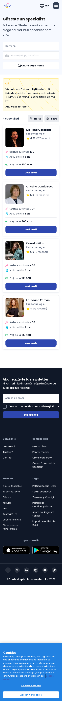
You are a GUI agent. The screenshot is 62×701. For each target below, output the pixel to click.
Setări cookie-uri (41, 491)
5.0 (32, 195)
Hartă (37, 118)
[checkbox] (31, 407)
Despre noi (9, 446)
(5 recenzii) (41, 252)
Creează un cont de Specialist (44, 465)
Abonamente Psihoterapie (10, 527)
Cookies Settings (31, 685)
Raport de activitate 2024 (44, 523)
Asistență (8, 452)
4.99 (33, 138)
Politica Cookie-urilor (44, 486)
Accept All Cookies (31, 694)
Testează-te (10, 514)
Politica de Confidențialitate (42, 504)
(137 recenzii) (44, 138)
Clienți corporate (42, 457)
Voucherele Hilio (12, 519)
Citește (7, 497)
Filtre (54, 118)
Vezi (5, 508)
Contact (7, 457)
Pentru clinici (39, 446)
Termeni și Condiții (43, 497)
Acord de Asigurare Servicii (43, 513)
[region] (31, 672)
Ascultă (7, 502)
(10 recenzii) (42, 195)
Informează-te (11, 491)
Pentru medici (40, 452)
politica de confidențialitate (41, 406)
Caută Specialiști (12, 486)
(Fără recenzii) (38, 308)
